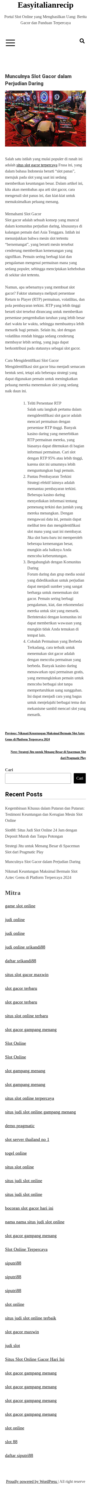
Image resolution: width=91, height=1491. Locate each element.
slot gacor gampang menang (31, 1029)
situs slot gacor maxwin (27, 974)
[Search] (82, 41)
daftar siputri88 (19, 1455)
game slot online (20, 905)
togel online (16, 1153)
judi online (15, 919)
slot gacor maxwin (22, 1331)
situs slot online (19, 1166)
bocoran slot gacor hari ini (29, 1208)
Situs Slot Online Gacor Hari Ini (34, 1359)
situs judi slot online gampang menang (40, 1111)
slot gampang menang (25, 1070)
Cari (9, 770)
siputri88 (13, 1263)
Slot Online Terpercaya (26, 1249)
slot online (14, 1304)
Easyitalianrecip (46, 4)
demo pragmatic (20, 1125)
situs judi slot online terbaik (30, 1318)
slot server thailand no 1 (27, 1139)
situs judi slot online (23, 1180)
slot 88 (11, 1441)
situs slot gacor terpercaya (36, 165)
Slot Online (15, 1043)
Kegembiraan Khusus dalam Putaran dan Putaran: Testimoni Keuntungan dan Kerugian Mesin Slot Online (44, 814)
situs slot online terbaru (26, 1015)
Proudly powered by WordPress (32, 1481)
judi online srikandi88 (25, 947)
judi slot (12, 1345)
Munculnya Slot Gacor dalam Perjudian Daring (42, 861)
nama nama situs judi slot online (34, 1221)
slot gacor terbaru (21, 988)
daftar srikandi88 (20, 960)
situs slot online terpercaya (29, 1098)
